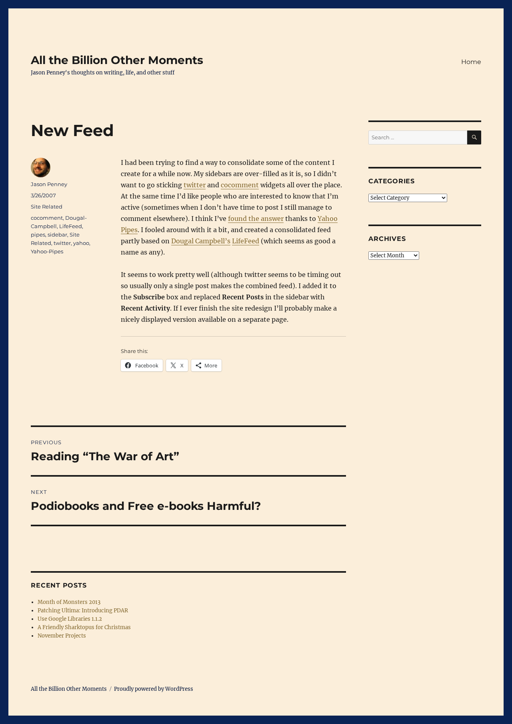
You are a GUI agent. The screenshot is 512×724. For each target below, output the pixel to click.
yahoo (81, 243)
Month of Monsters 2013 (69, 602)
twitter (195, 185)
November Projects (62, 635)
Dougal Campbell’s (200, 241)
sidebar (57, 234)
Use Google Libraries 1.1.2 (70, 619)
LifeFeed (245, 241)
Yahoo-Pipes (47, 251)
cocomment (240, 185)
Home (471, 62)
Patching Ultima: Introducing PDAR (83, 610)
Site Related (46, 206)
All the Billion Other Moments (117, 60)
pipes (38, 234)
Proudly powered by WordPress (153, 689)
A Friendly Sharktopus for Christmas (84, 627)
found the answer (256, 219)
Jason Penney (49, 184)
